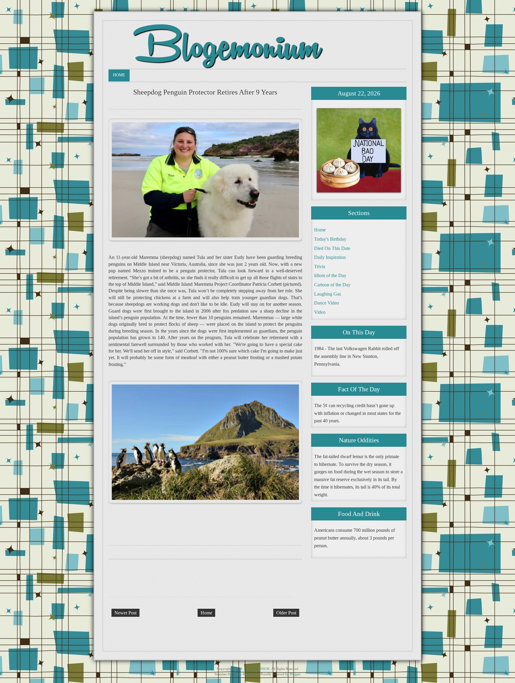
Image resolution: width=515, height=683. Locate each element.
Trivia (319, 266)
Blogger (295, 674)
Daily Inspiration (330, 257)
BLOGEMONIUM (256, 668)
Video (319, 312)
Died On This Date (332, 248)
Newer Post (125, 612)
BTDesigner (251, 674)
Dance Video (326, 302)
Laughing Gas (327, 293)
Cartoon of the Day (332, 284)
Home (119, 75)
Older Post (286, 612)
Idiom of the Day (330, 275)
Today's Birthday (330, 239)
